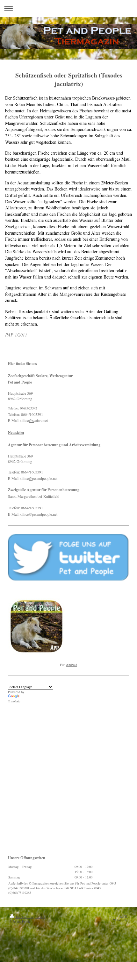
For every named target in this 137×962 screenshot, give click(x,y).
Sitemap (40, 917)
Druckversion (24, 917)
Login (123, 916)
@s (31, 420)
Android (71, 664)
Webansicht (120, 920)
